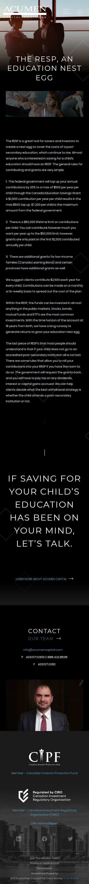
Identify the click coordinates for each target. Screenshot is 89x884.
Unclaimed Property (44, 873)
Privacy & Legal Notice (44, 863)
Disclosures (44, 868)
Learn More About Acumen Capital (41, 579)
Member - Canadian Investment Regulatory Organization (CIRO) (45, 812)
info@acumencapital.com (43, 650)
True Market (71, 878)
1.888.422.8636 (56, 657)
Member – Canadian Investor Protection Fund (44, 773)
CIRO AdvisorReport (44, 823)
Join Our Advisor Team (44, 858)
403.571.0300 (35, 657)
